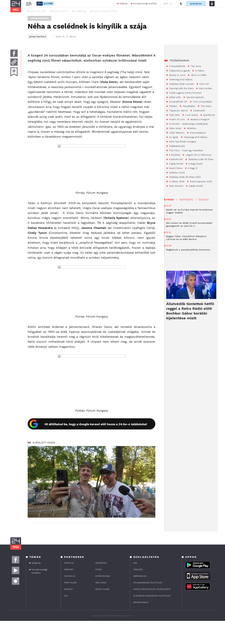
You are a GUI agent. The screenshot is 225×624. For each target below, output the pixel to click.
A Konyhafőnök (177, 66)
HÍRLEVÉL (138, 569)
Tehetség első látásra (181, 79)
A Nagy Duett (195, 164)
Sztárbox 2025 (177, 172)
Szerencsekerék (195, 97)
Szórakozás (39, 18)
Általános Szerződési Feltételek (152, 596)
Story (98, 569)
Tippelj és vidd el (178, 110)
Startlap (69, 563)
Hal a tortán (205, 88)
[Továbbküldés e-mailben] (14, 62)
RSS (135, 563)
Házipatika (101, 563)
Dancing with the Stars (181, 88)
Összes (203, 199)
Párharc (173, 106)
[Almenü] (28, 3)
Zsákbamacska (177, 146)
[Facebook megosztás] (14, 53)
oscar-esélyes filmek (105, 11)
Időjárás (123, 3)
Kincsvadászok (197, 132)
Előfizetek (196, 4)
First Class (70, 582)
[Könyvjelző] (14, 71)
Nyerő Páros (176, 168)
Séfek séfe (175, 97)
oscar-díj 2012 (38, 11)
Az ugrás (173, 137)
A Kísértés (174, 155)
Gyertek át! (209, 115)
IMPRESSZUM (139, 576)
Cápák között (176, 164)
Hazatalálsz (188, 106)
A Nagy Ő (192, 168)
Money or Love (177, 75)
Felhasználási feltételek (147, 582)
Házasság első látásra (195, 137)
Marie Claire (102, 589)
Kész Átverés (176, 186)
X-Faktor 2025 (176, 181)
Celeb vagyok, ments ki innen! (185, 93)
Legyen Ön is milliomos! (198, 155)
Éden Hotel (175, 128)
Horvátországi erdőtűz (145, 3)
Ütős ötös (174, 115)
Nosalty (68, 589)
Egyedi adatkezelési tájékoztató (151, 589)
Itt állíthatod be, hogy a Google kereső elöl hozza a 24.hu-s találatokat (95, 424)
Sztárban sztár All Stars (201, 159)
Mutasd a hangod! (199, 119)
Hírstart (69, 569)
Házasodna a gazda (179, 70)
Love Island (191, 115)
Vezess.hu (69, 576)
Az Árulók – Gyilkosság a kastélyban (188, 124)
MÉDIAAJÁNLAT (140, 602)
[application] (91, 482)
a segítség (80, 11)
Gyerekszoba (102, 576)
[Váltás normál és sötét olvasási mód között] (181, 4)
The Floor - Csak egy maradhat (186, 150)
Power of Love (177, 119)
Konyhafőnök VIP (178, 101)
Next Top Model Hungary (182, 141)
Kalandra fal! (176, 159)
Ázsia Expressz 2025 (200, 181)
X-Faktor (199, 70)
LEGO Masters (176, 132)
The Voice (195, 66)
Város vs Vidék (198, 75)
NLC (66, 596)
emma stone (60, 11)
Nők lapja (100, 582)
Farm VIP (204, 84)
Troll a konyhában (202, 101)
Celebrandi (199, 110)
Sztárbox (191, 128)
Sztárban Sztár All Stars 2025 (185, 177)
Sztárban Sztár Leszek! (181, 84)
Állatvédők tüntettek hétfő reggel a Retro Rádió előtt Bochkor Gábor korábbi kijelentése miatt (190, 311)
